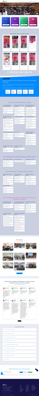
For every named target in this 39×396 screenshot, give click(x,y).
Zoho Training (5, 189)
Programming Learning (28, 139)
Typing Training (5, 179)
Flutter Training (27, 387)
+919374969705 (8, 389)
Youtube (10, 72)
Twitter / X (24, 72)
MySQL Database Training (29, 120)
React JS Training (5, 110)
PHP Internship (33, 385)
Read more (4, 297)
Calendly (5, 187)
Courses (27, 1)
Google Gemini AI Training (6, 161)
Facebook (20, 72)
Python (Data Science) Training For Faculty (19, 161)
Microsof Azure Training (17, 120)
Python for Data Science (17, 148)
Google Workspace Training (7, 204)
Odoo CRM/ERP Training (17, 204)
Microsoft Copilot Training (17, 181)
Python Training (27, 388)
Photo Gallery (30, 1)
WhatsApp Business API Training (18, 216)
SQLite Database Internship (29, 125)
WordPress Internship (34, 388)
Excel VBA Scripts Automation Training (8, 218)
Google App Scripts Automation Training (8, 220)
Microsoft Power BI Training (29, 118)
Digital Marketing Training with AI (7, 119)
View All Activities (19, 273)
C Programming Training (28, 141)
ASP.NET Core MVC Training (18, 112)
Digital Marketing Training (17, 221)
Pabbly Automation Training (7, 216)
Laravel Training (16, 110)
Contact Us (34, 1)
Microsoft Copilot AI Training (7, 165)
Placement (24, 1)
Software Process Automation (7, 225)
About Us (20, 1)
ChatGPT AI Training (6, 163)
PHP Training (27, 385)
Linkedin (30, 72)
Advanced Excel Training (28, 179)
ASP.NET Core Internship (34, 387)
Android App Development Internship (30, 112)
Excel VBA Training (28, 127)
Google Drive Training (28, 161)
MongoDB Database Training (28, 391)
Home (17, 1)
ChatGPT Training (17, 179)
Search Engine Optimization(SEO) (18, 228)
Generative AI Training (28, 204)
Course (20, 388)
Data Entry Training (6, 181)
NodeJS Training (5, 112)
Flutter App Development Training (30, 110)
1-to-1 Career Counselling (6, 138)
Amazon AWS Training (17, 118)
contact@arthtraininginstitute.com (9, 390)
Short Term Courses (28, 137)
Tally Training (5, 148)
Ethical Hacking (16, 136)
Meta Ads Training (6, 130)
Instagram (14, 72)
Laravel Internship (33, 386)
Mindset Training (5, 136)
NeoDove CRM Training (17, 209)
